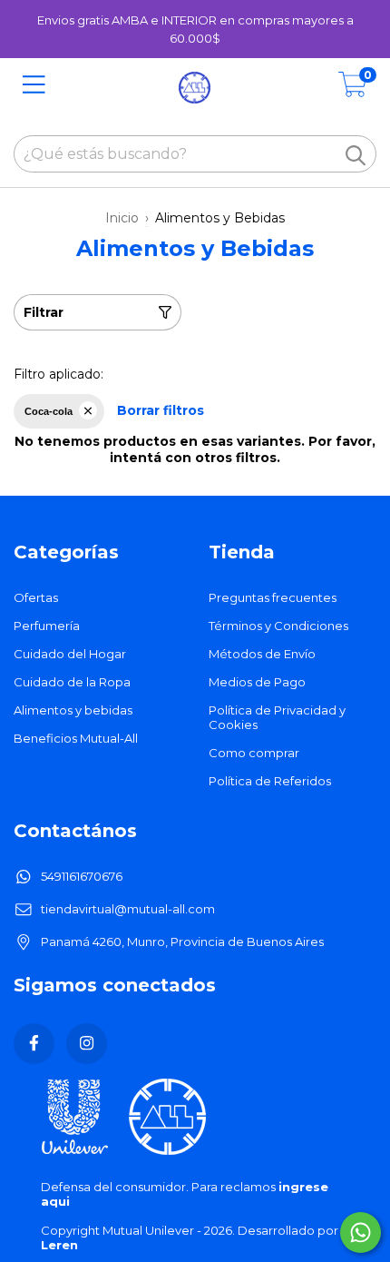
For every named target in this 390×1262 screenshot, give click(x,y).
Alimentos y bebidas (73, 710)
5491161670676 (81, 876)
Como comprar (254, 752)
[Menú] (34, 85)
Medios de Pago (257, 682)
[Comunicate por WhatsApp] (360, 1232)
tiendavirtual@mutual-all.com (128, 909)
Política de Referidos (270, 781)
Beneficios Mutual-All (76, 738)
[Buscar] (355, 155)
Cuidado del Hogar (70, 653)
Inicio (122, 218)
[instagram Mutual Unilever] (86, 1043)
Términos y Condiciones (278, 625)
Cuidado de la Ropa (72, 682)
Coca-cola (48, 411)
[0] (352, 90)
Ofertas (36, 597)
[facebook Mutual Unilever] (34, 1043)
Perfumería (47, 625)
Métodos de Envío (262, 653)
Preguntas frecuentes (272, 597)
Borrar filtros (160, 410)
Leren (59, 1244)
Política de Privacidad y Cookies (277, 717)
